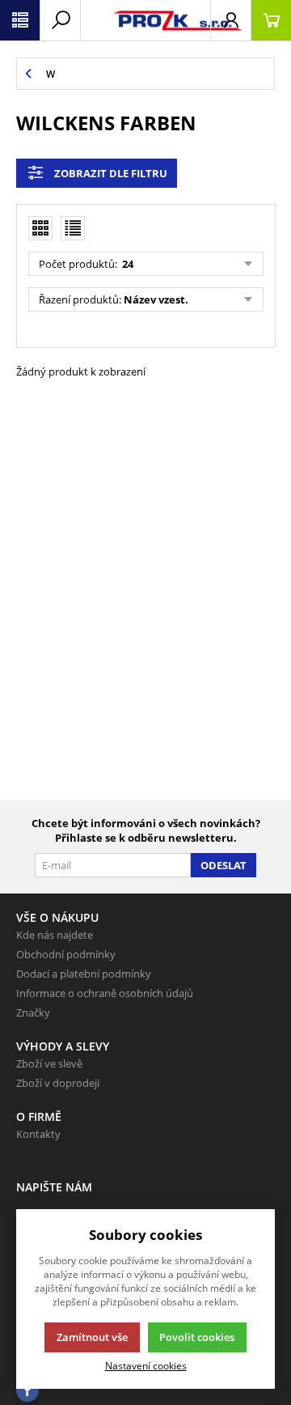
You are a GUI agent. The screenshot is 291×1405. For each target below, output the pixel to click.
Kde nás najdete (54, 934)
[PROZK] (145, 20)
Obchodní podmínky (66, 954)
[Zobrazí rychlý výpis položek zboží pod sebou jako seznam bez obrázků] (73, 228)
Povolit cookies (196, 1337)
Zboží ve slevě (49, 1063)
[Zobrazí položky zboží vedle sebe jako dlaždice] (40, 228)
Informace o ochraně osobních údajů (104, 993)
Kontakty (38, 1134)
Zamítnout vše (92, 1337)
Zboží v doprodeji (57, 1083)
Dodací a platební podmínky (83, 973)
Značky (33, 1012)
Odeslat (223, 865)
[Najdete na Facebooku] (27, 1391)
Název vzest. (156, 299)
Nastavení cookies (146, 1365)
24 (126, 264)
